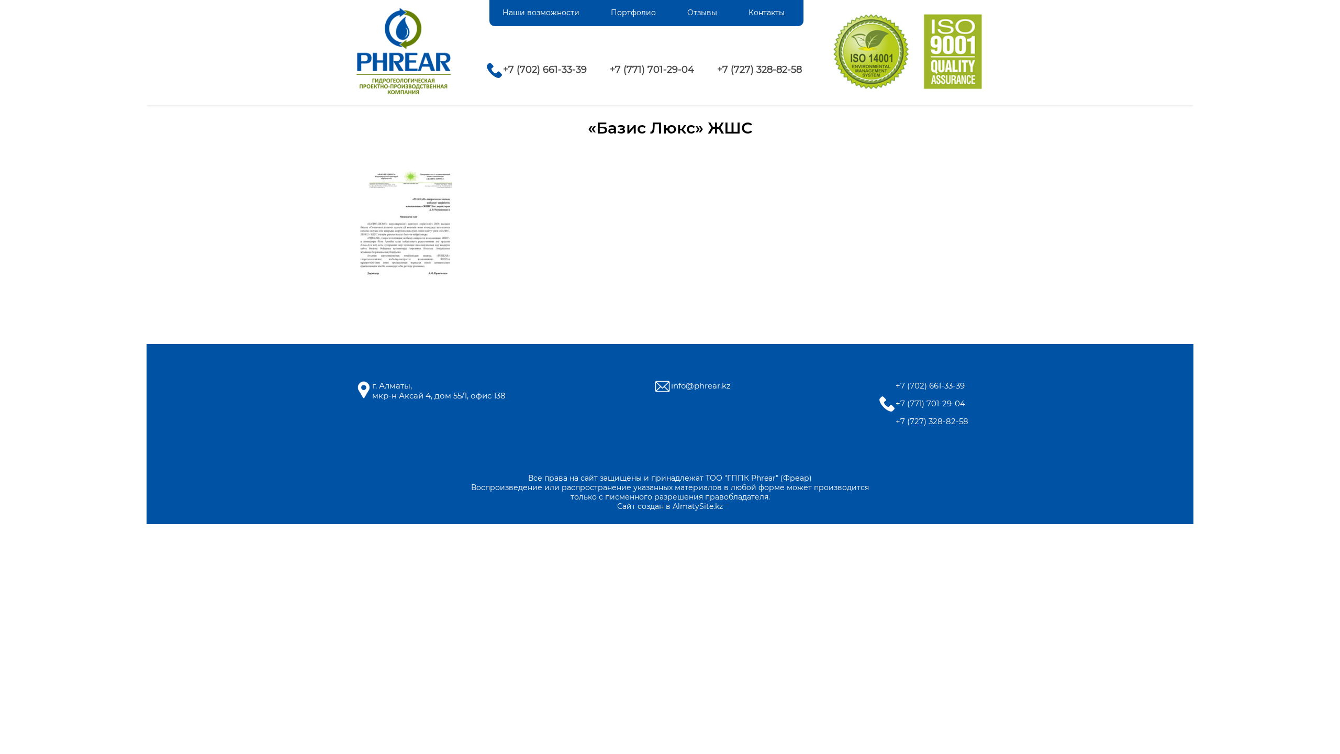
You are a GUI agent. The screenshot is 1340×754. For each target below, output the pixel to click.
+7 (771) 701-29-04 (652, 69)
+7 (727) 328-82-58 (759, 69)
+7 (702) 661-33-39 (545, 69)
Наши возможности (540, 12)
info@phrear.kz (701, 386)
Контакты (767, 12)
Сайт (626, 506)
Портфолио (633, 12)
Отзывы (702, 12)
